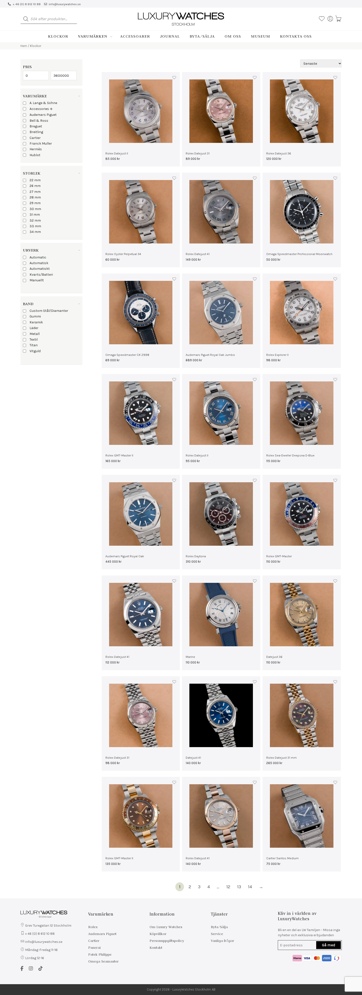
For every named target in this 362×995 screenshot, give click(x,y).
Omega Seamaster (103, 961)
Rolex (93, 927)
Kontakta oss (296, 36)
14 (250, 886)
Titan (34, 345)
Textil (34, 339)
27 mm (35, 192)
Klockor (58, 36)
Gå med (328, 945)
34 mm (35, 232)
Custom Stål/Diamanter (49, 311)
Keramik (36, 322)
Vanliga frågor (222, 940)
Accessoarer (135, 36)
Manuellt (37, 280)
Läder (34, 328)
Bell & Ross (39, 121)
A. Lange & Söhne (43, 103)
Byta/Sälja (202, 36)
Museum (260, 36)
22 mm (35, 180)
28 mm (35, 197)
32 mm (35, 220)
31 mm (35, 214)
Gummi (35, 316)
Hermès (36, 149)
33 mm (35, 226)
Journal (170, 36)
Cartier (35, 138)
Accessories (39, 109)
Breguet (36, 126)
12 (228, 886)
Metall (35, 334)
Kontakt (155, 947)
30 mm (35, 209)
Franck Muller (41, 143)
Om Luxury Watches (165, 927)
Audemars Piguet (43, 115)
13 (239, 886)
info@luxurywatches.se (65, 4)
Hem (23, 46)
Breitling (36, 132)
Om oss (233, 36)
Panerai (94, 947)
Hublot (35, 155)
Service (217, 934)
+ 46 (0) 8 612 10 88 (27, 4)
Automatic (38, 257)
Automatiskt (40, 269)
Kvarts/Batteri (41, 274)
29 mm (35, 203)
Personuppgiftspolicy (166, 940)
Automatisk (39, 263)
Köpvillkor (157, 934)
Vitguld (35, 351)
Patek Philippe (100, 954)
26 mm (35, 186)
